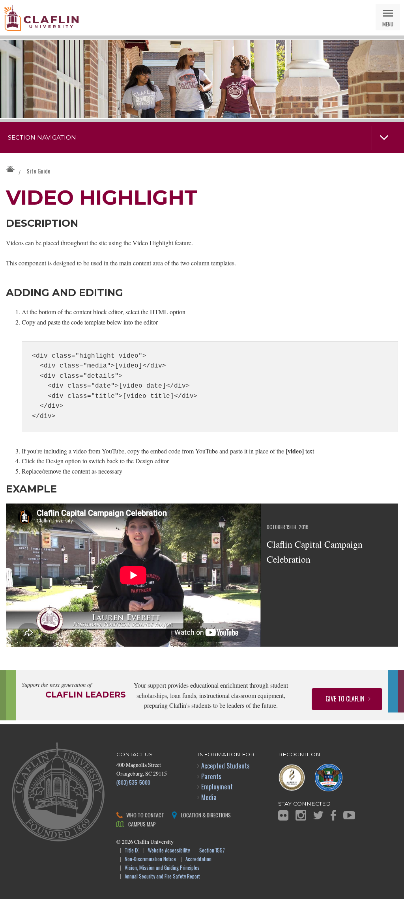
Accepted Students (225, 765)
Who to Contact (145, 815)
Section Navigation (42, 137)
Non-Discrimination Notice (150, 859)
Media (209, 797)
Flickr (283, 815)
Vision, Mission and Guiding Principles (162, 868)
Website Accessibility (169, 850)
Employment (217, 786)
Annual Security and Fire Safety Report (162, 876)
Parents (211, 776)
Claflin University (41, 18)
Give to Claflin (345, 698)
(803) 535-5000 (133, 782)
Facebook (333, 815)
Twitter (318, 815)
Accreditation (198, 859)
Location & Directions (206, 815)
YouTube (349, 815)
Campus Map (142, 824)
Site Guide (38, 170)
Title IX (131, 850)
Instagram (301, 815)
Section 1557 (212, 850)
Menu (387, 24)
